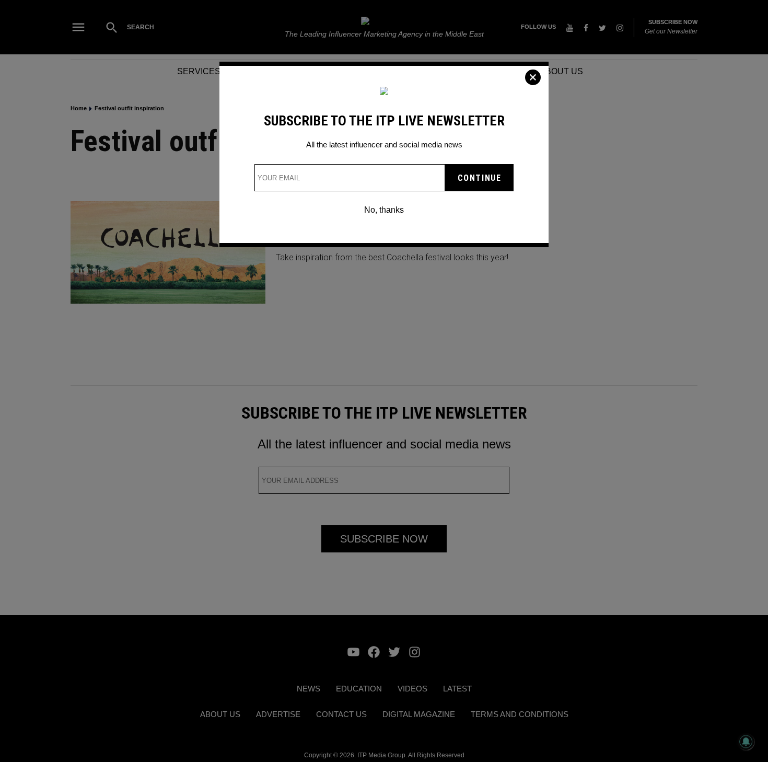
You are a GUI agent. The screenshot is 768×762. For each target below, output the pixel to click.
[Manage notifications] (746, 741)
